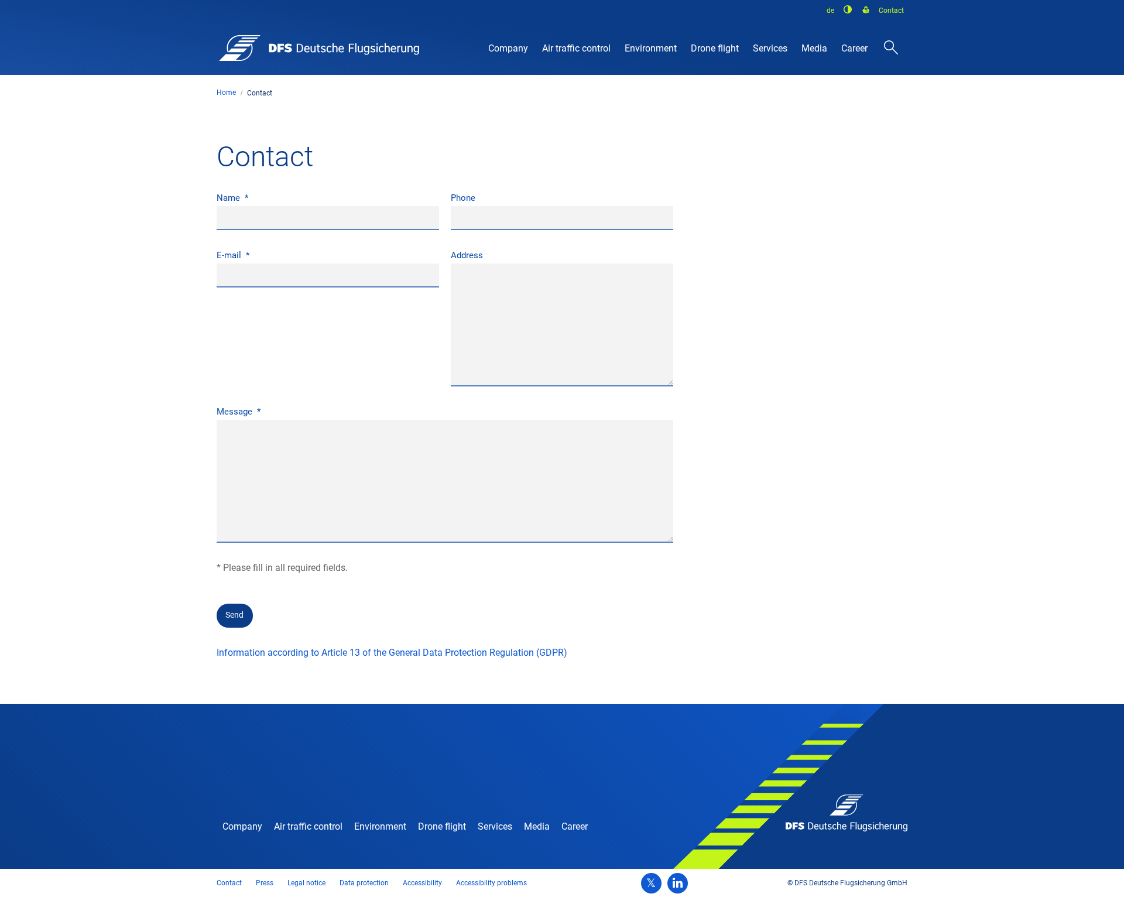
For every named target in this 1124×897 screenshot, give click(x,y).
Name (229, 198)
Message (236, 411)
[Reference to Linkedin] (677, 883)
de (830, 10)
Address (467, 255)
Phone (463, 198)
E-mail (230, 255)
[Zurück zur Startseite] (319, 48)
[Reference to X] (651, 883)
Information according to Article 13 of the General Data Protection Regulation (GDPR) (392, 652)
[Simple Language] (865, 10)
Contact (259, 93)
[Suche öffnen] (891, 48)
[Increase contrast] (848, 9)
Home (226, 92)
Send (234, 615)
